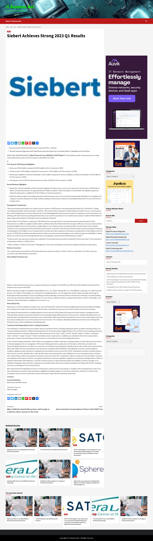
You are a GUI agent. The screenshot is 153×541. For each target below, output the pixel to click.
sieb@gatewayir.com (14, 394)
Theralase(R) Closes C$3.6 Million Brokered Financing (123, 287)
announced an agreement (71, 188)
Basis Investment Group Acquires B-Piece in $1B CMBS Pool (79, 407)
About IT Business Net (13, 21)
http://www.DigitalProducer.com (117, 234)
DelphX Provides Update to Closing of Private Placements (52, 482)
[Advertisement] (100, 9)
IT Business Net (20, 6)
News (9, 31)
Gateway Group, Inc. (14, 387)
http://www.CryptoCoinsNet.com (117, 245)
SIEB (55, 155)
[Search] (146, 21)
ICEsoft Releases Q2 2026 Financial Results (54, 449)
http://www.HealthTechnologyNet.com (119, 251)
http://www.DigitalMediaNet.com (117, 240)
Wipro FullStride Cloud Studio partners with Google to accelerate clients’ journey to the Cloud (28, 409)
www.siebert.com (43, 300)
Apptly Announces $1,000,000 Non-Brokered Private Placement (126, 274)
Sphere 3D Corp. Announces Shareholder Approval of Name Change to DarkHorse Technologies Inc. (86, 483)
